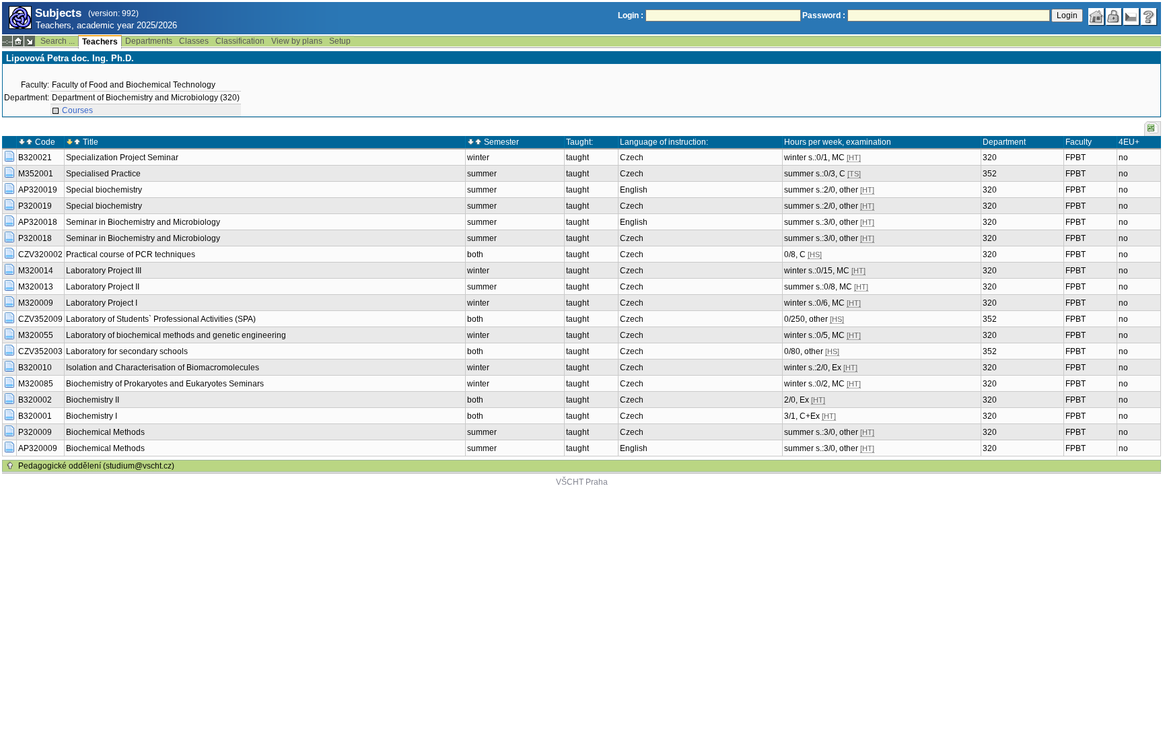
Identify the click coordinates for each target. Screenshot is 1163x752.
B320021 (35, 157)
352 (990, 173)
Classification (240, 41)
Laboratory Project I (101, 303)
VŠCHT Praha (582, 482)
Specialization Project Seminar (122, 157)
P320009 (35, 432)
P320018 (35, 238)
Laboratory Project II (102, 287)
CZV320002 (40, 254)
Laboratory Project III (103, 270)
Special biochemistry (104, 190)
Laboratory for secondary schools (127, 351)
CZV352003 (40, 351)
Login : (630, 15)
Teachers (100, 41)
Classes (194, 41)
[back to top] (10, 465)
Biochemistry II (92, 400)
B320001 (35, 416)
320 (990, 157)
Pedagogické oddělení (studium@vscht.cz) (96, 466)
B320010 (35, 367)
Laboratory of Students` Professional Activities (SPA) (161, 319)
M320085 (35, 383)
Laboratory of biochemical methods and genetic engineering (176, 335)
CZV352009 (40, 319)
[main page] (1096, 16)
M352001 (35, 173)
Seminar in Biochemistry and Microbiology (143, 222)
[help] (1149, 16)
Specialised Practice (103, 173)
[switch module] (29, 41)
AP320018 (37, 222)
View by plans (296, 41)
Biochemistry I (91, 416)
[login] (1114, 16)
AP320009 (37, 448)
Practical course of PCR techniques (130, 254)
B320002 (35, 400)
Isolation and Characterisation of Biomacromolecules (162, 367)
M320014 (35, 270)
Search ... (57, 41)
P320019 (35, 206)
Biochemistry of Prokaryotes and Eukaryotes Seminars (165, 383)
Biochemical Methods (105, 432)
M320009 (35, 303)
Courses (77, 110)
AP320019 (37, 190)
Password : (823, 15)
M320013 (35, 287)
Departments (148, 41)
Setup (340, 41)
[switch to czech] (1131, 16)
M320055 (35, 335)
